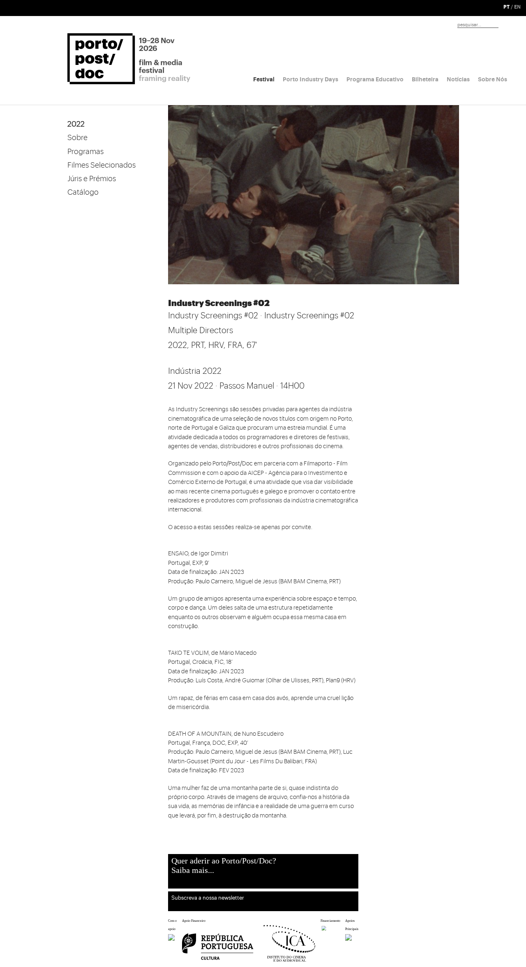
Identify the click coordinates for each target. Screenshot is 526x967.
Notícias (458, 79)
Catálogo (83, 192)
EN (517, 7)
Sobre (77, 137)
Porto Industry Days (310, 79)
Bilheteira (425, 79)
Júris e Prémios (91, 178)
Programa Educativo (375, 79)
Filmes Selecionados (101, 165)
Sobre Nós (492, 79)
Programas (85, 151)
